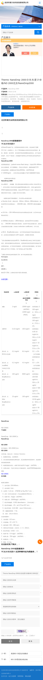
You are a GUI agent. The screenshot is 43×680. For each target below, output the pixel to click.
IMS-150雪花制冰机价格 (19, 659)
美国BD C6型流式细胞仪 (19, 653)
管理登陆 (20, 676)
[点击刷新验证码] (22, 631)
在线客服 (32, 107)
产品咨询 (11, 107)
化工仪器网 (12, 676)
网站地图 (28, 676)
